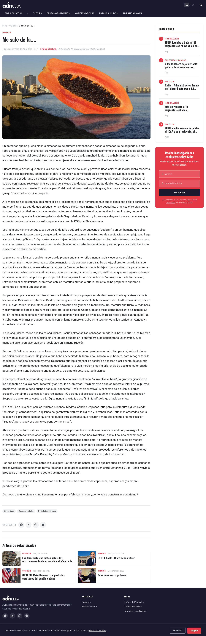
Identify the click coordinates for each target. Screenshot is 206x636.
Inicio (4, 26)
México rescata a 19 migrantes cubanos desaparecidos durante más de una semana (182, 111)
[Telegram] (27, 616)
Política (169, 82)
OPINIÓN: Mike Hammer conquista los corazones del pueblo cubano (43, 576)
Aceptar (194, 630)
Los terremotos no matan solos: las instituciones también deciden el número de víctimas (47, 561)
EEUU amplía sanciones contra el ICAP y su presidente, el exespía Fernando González (182, 131)
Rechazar (177, 630)
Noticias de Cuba (84, 13)
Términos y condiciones (135, 611)
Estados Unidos (108, 13)
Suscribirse (179, 192)
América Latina (13, 13)
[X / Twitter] (12, 616)
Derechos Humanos (58, 13)
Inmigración (172, 39)
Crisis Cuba (9, 511)
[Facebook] (5, 616)
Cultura (37, 13)
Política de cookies (133, 606)
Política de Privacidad (134, 602)
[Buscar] (201, 5)
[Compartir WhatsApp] (36, 525)
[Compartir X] (28, 525)
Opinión (13, 26)
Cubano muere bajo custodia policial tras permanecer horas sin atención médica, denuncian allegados (181, 69)
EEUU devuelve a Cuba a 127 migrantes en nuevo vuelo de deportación (181, 46)
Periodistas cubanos (47, 511)
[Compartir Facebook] (21, 525)
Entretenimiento (89, 606)
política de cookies (97, 630)
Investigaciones (132, 13)
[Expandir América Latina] (27, 13)
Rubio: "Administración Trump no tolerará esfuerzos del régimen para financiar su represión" (182, 90)
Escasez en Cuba (26, 511)
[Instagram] (19, 616)
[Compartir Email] (43, 525)
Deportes (86, 602)
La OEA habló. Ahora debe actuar (116, 558)
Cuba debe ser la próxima (112, 575)
